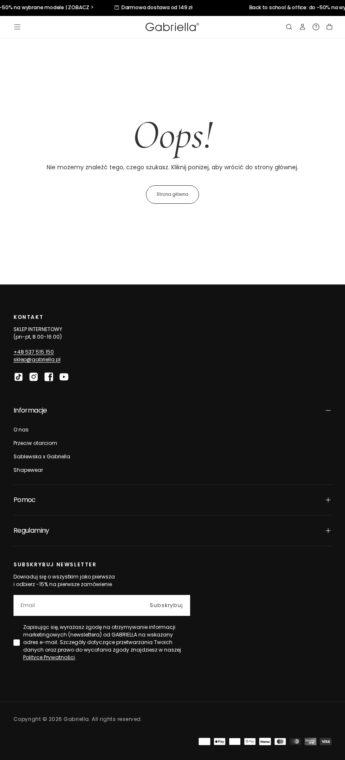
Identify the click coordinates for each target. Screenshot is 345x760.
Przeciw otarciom (35, 443)
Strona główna (172, 194)
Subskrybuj (166, 605)
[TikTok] (18, 377)
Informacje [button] (30, 410)
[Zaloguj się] (302, 27)
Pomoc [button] (24, 500)
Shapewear (28, 469)
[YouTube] (64, 377)
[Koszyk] (329, 27)
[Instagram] (34, 377)
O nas (21, 429)
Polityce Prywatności (49, 657)
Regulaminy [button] (31, 530)
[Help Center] (316, 27)
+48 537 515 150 (33, 351)
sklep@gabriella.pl (37, 359)
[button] (17, 27)
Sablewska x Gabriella (41, 456)
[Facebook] (49, 377)
